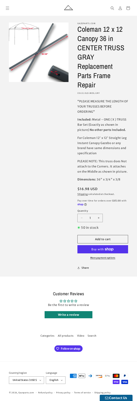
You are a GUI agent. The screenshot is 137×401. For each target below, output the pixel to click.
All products (66, 335)
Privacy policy (63, 392)
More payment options (102, 257)
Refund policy (45, 392)
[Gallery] (38, 52)
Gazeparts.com (26, 392)
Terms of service (82, 392)
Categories (47, 335)
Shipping (82, 194)
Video (80, 335)
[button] (7, 8)
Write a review (68, 314)
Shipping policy (102, 392)
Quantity (82, 210)
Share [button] (85, 267)
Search (92, 335)
